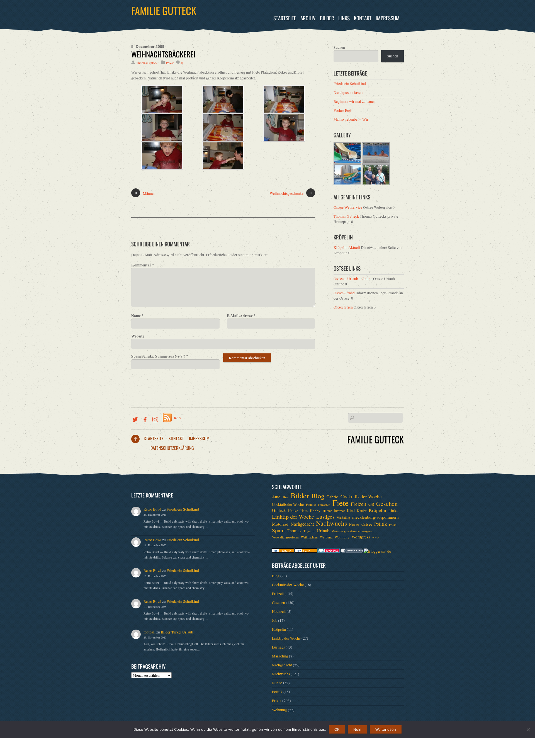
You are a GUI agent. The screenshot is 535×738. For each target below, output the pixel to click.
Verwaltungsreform (285, 537)
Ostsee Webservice (348, 207)
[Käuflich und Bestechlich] (283, 551)
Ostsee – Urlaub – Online (353, 278)
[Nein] (528, 729)
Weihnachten (309, 537)
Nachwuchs (331, 523)
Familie (311, 504)
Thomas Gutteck (146, 63)
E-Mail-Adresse (241, 316)
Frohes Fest (342, 110)
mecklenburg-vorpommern (375, 517)
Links (344, 18)
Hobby (315, 510)
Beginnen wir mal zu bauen (355, 101)
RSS (177, 417)
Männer (144, 193)
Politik (380, 524)
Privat (170, 63)
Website (137, 336)
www (375, 537)
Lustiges (325, 516)
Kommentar (142, 265)
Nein (357, 729)
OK (336, 729)
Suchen (339, 47)
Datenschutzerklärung (172, 448)
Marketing (343, 517)
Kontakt (362, 18)
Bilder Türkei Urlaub (177, 632)
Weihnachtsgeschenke (291, 193)
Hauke (293, 510)
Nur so (354, 524)
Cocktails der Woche (361, 496)
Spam (278, 530)
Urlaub (323, 530)
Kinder (361, 510)
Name (137, 316)
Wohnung (342, 537)
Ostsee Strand (344, 292)
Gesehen (387, 503)
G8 (371, 504)
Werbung (326, 537)
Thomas (294, 530)
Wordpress (361, 537)
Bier (285, 497)
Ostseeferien (343, 307)
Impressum (388, 18)
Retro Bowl (152, 509)
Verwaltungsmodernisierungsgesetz (353, 531)
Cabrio (332, 496)
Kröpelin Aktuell (347, 247)
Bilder (327, 18)
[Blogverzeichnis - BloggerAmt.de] (377, 551)
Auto (276, 496)
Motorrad (280, 524)
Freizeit (358, 504)
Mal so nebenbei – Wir (351, 119)
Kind (351, 510)
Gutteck (279, 510)
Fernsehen (324, 505)
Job (274, 620)
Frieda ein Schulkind (350, 83)
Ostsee (366, 524)
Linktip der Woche (293, 516)
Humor (327, 511)
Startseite (284, 18)
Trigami (308, 531)
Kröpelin (377, 510)
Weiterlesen (385, 729)
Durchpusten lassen (348, 92)
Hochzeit (279, 611)
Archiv (308, 18)
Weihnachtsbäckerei (163, 54)
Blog (317, 496)
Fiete (340, 503)
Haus (304, 510)
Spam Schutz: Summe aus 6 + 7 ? (159, 356)
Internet (339, 510)
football (149, 632)
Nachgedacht (302, 524)
